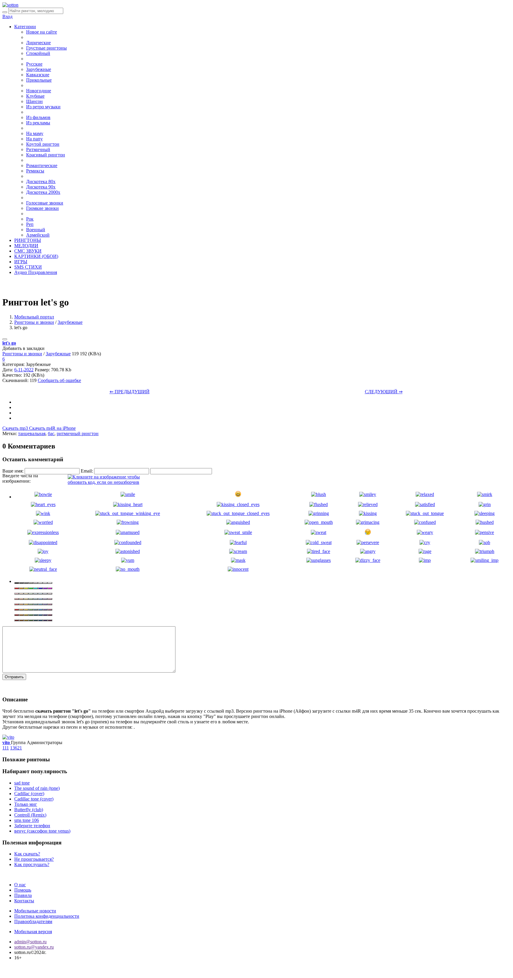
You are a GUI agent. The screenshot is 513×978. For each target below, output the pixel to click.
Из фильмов (38, 117)
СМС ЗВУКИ (28, 250)
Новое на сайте (41, 31)
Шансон (34, 101)
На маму (34, 133)
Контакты (24, 900)
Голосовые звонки (44, 202)
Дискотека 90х (41, 186)
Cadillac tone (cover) (33, 798)
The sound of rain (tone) (37, 788)
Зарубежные (38, 69)
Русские (34, 63)
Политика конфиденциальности (46, 916)
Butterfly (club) (28, 809)
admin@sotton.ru (30, 941)
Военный (35, 229)
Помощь (22, 890)
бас (51, 433)
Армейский (38, 234)
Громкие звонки (42, 208)
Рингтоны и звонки (34, 322)
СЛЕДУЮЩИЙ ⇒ (384, 391)
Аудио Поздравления (35, 272)
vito (6, 742)
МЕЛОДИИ (26, 245)
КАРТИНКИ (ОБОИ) (36, 256)
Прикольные (39, 80)
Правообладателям (33, 921)
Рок (30, 218)
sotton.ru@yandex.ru (34, 947)
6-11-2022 (24, 369)
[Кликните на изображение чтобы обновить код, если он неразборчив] (112, 482)
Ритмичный (38, 149)
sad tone (22, 782)
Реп (30, 224)
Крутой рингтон (42, 144)
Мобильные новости (35, 910)
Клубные (35, 96)
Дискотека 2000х (43, 192)
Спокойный (38, 53)
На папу (34, 138)
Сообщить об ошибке (59, 380)
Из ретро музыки (43, 106)
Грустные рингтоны (46, 47)
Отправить (14, 677)
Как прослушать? (31, 864)
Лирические (38, 42)
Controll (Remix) (30, 814)
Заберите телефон (32, 825)
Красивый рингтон (45, 154)
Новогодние (38, 90)
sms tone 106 (26, 820)
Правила (23, 895)
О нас (20, 884)
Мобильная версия (33, 931)
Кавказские (37, 74)
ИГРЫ (20, 261)
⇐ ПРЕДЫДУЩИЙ (130, 391)
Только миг (25, 804)
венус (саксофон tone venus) (42, 830)
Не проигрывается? (34, 859)
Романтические (41, 165)
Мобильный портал (34, 316)
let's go (9, 342)
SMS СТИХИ (28, 267)
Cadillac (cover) (29, 793)
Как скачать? (27, 853)
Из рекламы (38, 122)
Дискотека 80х (41, 181)
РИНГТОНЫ (27, 240)
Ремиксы (35, 170)
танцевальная (31, 433)
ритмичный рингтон (78, 433)
